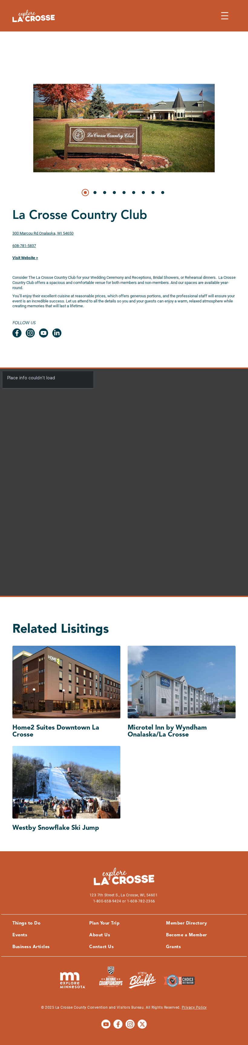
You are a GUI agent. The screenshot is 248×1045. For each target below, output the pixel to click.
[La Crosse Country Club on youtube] (43, 333)
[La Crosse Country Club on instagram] (30, 333)
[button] (85, 192)
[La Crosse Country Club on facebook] (16, 333)
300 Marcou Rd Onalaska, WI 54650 (42, 233)
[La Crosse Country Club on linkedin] (56, 333)
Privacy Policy (194, 1007)
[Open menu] (225, 16)
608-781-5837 (24, 245)
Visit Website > (25, 257)
